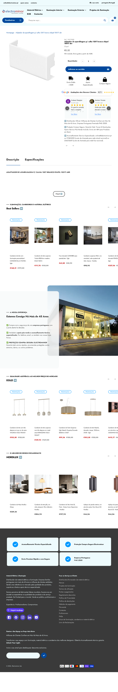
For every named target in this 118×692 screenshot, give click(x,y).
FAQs (61, 616)
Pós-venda (62, 607)
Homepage (10, 32)
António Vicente (100, 100)
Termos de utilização (66, 589)
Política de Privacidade (67, 598)
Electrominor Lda (17, 666)
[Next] (73, 145)
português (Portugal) (108, 3)
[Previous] (66, 145)
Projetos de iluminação (67, 586)
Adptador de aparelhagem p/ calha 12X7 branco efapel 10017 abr (39, 32)
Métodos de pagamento (67, 604)
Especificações (34, 159)
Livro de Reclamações (66, 622)
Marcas (61, 583)
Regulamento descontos (67, 595)
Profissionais (63, 613)
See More (74, 114)
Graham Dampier (76, 100)
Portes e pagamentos (66, 592)
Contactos (62, 610)
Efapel (66, 46)
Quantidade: (72, 61)
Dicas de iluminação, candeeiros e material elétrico (76, 619)
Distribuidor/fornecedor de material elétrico (74, 580)
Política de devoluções (67, 601)
